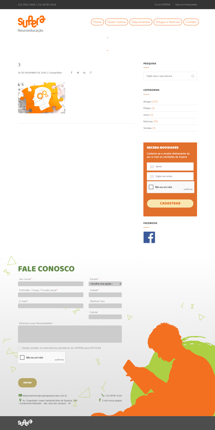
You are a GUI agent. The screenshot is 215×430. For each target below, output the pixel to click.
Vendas (147, 128)
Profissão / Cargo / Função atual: (38, 290)
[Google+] (91, 72)
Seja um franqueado (186, 4)
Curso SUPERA (162, 4)
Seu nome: (26, 279)
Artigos (147, 101)
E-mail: (24, 301)
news (146, 114)
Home (97, 22)
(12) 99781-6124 (113, 395)
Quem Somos (117, 22)
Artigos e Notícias (168, 22)
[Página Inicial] (34, 24)
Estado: (95, 279)
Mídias (147, 108)
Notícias (148, 121)
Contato (191, 22)
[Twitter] (78, 72)
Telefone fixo (97, 301)
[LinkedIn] (84, 72)
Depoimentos (141, 22)
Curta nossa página (112, 400)
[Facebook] (71, 72)
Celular (94, 312)
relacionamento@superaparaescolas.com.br (45, 395)
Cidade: (95, 290)
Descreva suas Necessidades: (36, 323)
